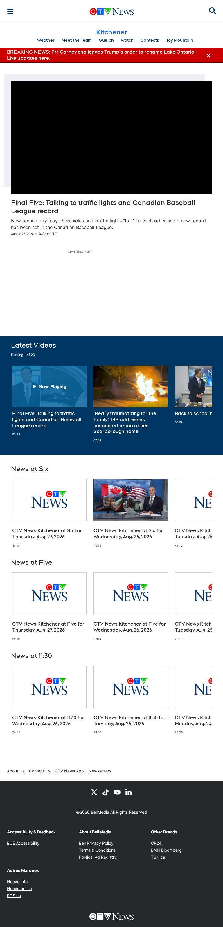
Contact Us (39, 770)
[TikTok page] (105, 791)
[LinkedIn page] (128, 791)
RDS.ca (14, 895)
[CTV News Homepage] (112, 11)
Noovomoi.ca (19, 888)
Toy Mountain (179, 40)
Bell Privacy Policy (96, 843)
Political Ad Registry (98, 857)
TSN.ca (158, 857)
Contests (150, 40)
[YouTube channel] (117, 791)
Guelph (106, 40)
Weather (46, 40)
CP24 (156, 843)
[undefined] (49, 401)
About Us (15, 770)
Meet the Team (77, 40)
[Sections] (10, 11)
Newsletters (100, 770)
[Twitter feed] (94, 791)
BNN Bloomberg (166, 850)
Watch (127, 40)
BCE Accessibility (23, 843)
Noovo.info (17, 881)
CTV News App (69, 770)
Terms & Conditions (97, 850)
